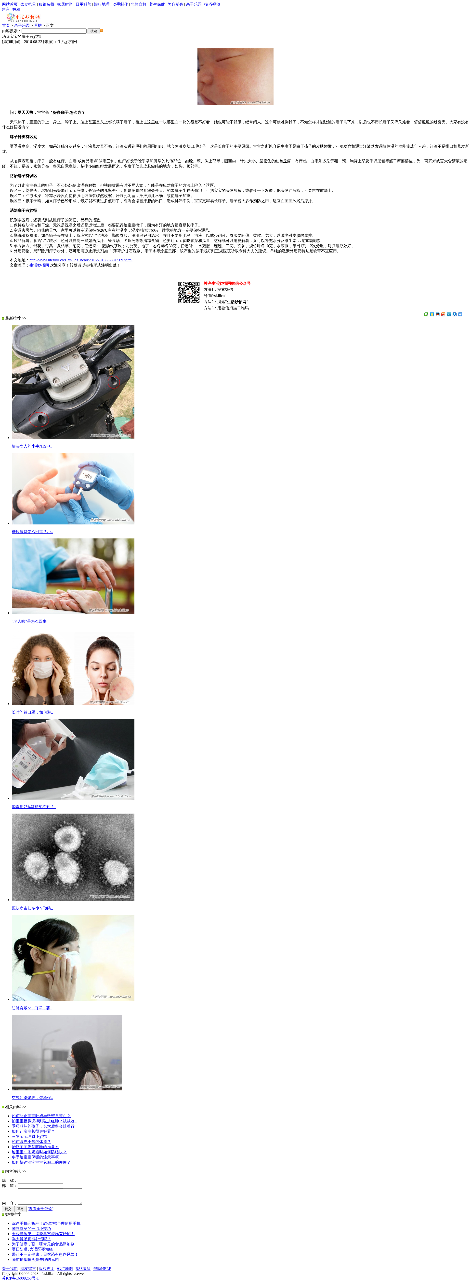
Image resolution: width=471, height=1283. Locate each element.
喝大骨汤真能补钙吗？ (31, 1239)
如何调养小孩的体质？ (31, 1142)
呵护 (38, 25)
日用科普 (83, 4)
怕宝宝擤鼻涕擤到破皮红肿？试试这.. (44, 1121)
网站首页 (10, 4)
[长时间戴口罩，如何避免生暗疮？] (73, 704)
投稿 (16, 9)
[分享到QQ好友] (438, 314)
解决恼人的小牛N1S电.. (32, 446)
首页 (6, 25)
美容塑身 (175, 4)
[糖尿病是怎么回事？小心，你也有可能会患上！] (73, 523)
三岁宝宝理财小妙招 (29, 1136)
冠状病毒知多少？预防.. (32, 908)
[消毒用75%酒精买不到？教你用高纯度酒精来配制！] (73, 798)
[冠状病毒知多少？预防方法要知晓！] (73, 900)
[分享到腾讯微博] (449, 314)
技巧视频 (212, 4)
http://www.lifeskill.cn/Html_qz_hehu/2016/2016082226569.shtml (80, 260)
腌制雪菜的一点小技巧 (31, 1229)
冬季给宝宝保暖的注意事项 (35, 1157)
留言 (6, 9)
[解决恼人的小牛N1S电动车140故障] (73, 438)
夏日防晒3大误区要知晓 (32, 1249)
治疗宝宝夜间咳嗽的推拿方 (35, 1147)
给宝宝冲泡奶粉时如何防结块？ (39, 1152)
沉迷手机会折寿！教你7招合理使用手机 (46, 1223)
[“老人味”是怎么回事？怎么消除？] (73, 613)
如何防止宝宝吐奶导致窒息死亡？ (41, 1116)
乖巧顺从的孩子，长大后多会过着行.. (44, 1126)
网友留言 (28, 1269)
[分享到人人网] (455, 314)
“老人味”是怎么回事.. (30, 621)
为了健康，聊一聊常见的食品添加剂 (43, 1244)
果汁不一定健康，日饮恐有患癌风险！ (45, 1254)
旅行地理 (102, 4)
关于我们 (10, 1269)
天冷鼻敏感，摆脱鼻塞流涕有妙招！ (43, 1234)
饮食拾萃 (28, 4)
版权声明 (46, 1269)
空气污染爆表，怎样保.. (32, 1098)
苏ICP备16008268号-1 (20, 1278)
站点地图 (65, 1269)
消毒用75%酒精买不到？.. (34, 807)
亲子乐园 (194, 4)
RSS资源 (83, 1269)
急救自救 (138, 4)
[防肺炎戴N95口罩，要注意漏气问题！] (73, 999)
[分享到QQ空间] (432, 314)
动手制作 (120, 4)
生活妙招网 (39, 265)
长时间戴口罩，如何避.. (32, 712)
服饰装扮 (46, 4)
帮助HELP (102, 1269)
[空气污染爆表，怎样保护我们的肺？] (67, 1089)
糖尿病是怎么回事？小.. (32, 532)
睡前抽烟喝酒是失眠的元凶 (35, 1259)
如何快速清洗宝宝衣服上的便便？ (41, 1162)
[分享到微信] (426, 314)
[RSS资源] (101, 31)
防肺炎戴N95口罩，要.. (32, 1008)
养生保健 (157, 4)
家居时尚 (65, 4)
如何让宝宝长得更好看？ (33, 1131)
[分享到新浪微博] (443, 314)
